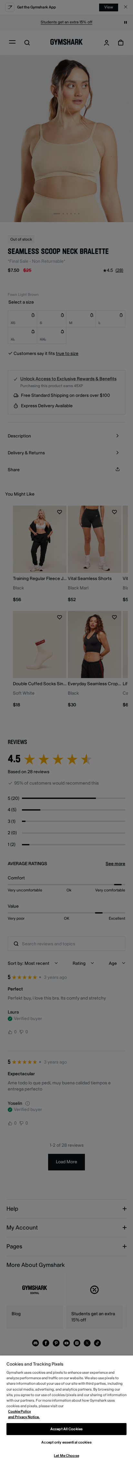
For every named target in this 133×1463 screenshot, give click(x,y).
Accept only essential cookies (66, 1442)
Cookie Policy (19, 1411)
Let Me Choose (66, 1455)
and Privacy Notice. (24, 1417)
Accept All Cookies (66, 1429)
